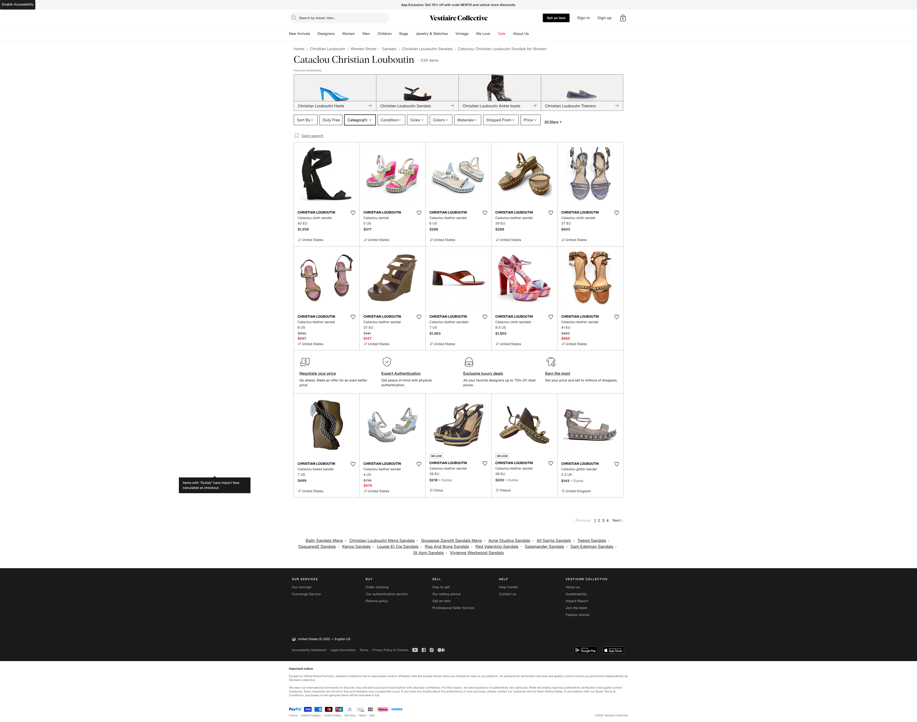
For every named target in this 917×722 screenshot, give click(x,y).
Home (299, 49)
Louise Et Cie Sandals (398, 547)
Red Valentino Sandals (496, 547)
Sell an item (556, 17)
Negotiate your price (317, 373)
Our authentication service (386, 594)
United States (332, 715)
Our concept (301, 587)
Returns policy (377, 601)
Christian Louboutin (327, 49)
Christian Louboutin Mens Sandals (382, 541)
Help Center (508, 587)
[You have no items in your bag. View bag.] (623, 18)
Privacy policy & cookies (390, 650)
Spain (362, 715)
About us (573, 587)
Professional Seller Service (453, 607)
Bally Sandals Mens (324, 541)
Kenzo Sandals (356, 547)
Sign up (604, 17)
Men (366, 33)
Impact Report (577, 601)
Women (348, 33)
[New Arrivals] (314, 34)
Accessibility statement (309, 650)
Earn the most (557, 373)
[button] (623, 18)
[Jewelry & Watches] (451, 34)
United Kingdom (311, 715)
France (293, 715)
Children (385, 33)
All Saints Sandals (554, 541)
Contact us (507, 594)
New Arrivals (299, 33)
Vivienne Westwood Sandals (477, 553)
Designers (326, 33)
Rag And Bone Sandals (447, 547)
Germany (350, 715)
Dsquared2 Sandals (317, 547)
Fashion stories (577, 614)
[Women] (359, 34)
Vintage (461, 33)
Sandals (389, 49)
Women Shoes (363, 49)
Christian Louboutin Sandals (427, 49)
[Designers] (338, 34)
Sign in (583, 17)
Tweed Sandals (591, 541)
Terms (363, 650)
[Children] (395, 34)
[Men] (374, 34)
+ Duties (445, 479)
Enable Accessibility (17, 4)
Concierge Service (306, 594)
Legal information (343, 650)
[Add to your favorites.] (353, 213)
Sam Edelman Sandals (591, 547)
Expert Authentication (401, 373)
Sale (502, 33)
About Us (521, 33)
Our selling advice (446, 594)
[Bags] (412, 34)
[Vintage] (472, 34)
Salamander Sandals (544, 547)
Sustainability (576, 594)
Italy (372, 715)
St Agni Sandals (428, 553)
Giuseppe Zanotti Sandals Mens (451, 541)
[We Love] (494, 34)
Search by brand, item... (317, 17)
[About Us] (532, 34)
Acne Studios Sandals (509, 541)
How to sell (440, 587)
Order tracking (377, 587)
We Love (483, 33)
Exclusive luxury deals (483, 373)
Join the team (576, 607)
